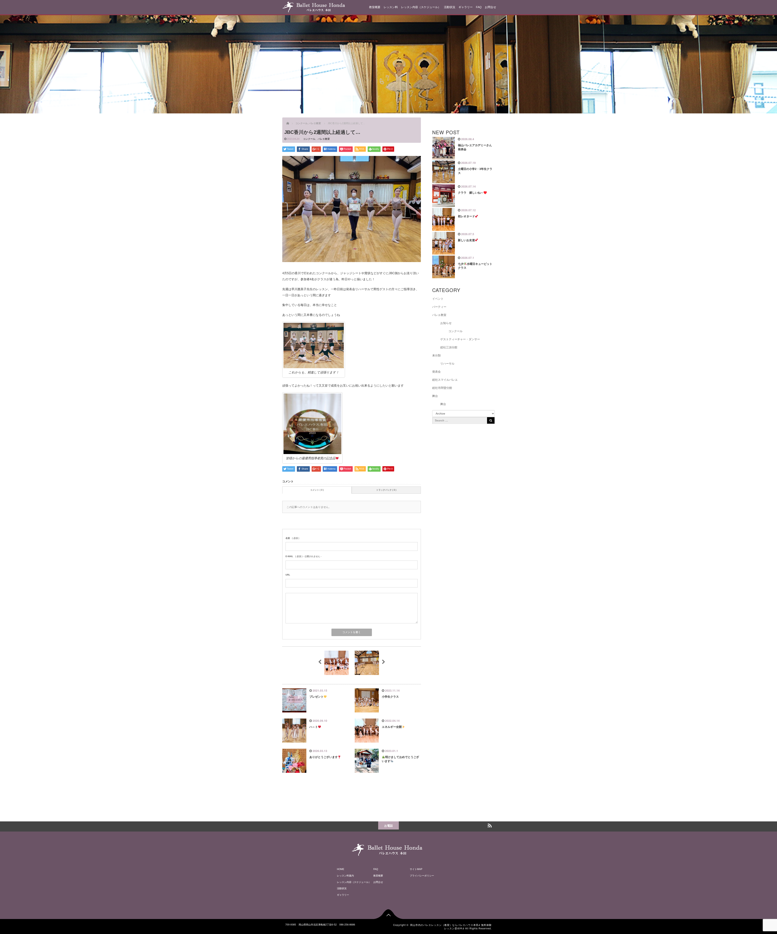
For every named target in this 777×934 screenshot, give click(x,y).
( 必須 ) (292, 538)
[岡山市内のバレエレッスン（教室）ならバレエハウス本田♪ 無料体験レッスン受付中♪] (313, 6)
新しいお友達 (466, 240)
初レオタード (466, 216)
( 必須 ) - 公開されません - (304, 556)
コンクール (309, 139)
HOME (340, 869)
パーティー (439, 306)
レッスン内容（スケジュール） (421, 7)
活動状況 (449, 7)
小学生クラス (390, 696)
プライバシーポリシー (422, 875)
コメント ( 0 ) (317, 490)
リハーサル (447, 363)
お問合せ (490, 7)
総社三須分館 (448, 347)
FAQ (479, 7)
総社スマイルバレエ (445, 379)
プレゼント (316, 696)
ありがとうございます (323, 757)
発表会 (436, 371)
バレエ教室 (324, 139)
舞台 (435, 396)
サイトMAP (416, 869)
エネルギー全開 (392, 726)
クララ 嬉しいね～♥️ (472, 192)
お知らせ (446, 323)
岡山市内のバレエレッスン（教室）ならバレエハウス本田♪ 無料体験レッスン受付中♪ (451, 926)
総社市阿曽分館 (442, 387)
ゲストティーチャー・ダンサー (460, 339)
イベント (438, 298)
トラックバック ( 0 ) (386, 490)
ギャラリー (466, 7)
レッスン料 (391, 7)
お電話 (388, 825)
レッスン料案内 (345, 875)
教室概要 (374, 7)
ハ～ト (313, 726)
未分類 (436, 355)
